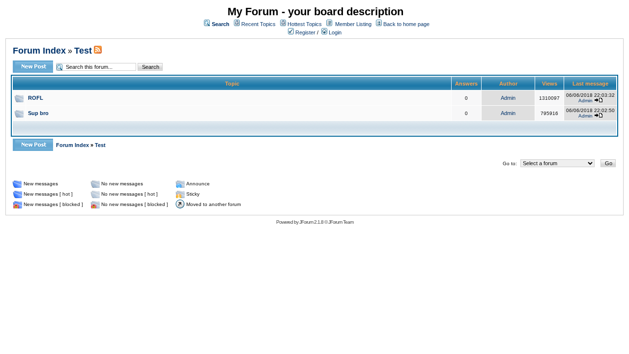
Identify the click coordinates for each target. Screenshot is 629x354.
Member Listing (353, 24)
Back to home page (406, 24)
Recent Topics (258, 24)
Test (83, 51)
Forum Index (39, 51)
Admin (508, 98)
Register (304, 32)
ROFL (35, 98)
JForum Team (340, 222)
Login (334, 32)
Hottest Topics (304, 24)
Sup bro (38, 113)
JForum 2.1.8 (311, 222)
